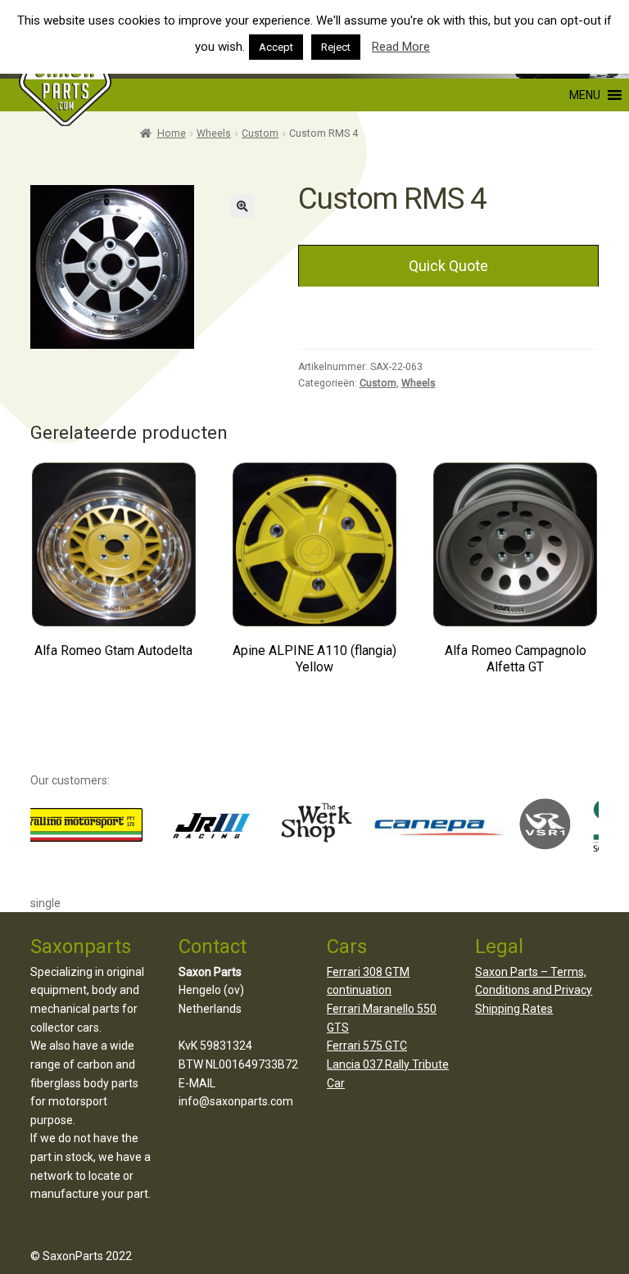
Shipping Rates (514, 1008)
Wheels (214, 133)
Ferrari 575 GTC (367, 1045)
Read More (401, 46)
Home (171, 133)
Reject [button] (336, 47)
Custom (260, 133)
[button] (509, 95)
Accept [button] (276, 47)
